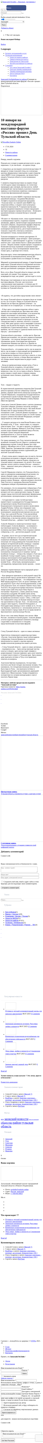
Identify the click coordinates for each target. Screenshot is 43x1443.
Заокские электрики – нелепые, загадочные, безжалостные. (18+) (21, 1099)
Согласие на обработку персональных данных (21, 1409)
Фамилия (26, 1387)
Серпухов (9, 1143)
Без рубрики (10, 912)
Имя (19, 1385)
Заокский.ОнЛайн (8, 79)
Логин (7, 1361)
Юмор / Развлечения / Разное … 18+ (20, 925)
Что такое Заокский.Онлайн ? (20, 67)
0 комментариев (11, 155)
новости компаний (34, 1119)
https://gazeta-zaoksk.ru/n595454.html (13, 688)
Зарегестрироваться (8, 1412)
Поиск (4, 25)
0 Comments (35, 1014)
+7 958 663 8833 (17, 1193)
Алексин (8, 1147)
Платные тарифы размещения (20, 69)
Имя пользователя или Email (12, 1368)
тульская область (32, 735)
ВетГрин (21, 1106)
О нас (7, 1347)
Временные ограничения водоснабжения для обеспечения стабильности (22, 1229)
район (23, 735)
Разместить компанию (9, 1082)
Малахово (9, 1145)
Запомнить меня (10, 1376)
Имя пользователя (8, 1380)
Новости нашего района (19, 57)
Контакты (13, 75)
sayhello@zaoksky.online (20, 1189)
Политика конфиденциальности (17, 1351)
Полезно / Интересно (14, 923)
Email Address (27, 1389)
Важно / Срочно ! (12, 914)
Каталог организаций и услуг (16, 53)
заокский (4, 735)
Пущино (8, 1149)
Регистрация (10, 1364)
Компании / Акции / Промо (16, 916)
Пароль (25, 1370)
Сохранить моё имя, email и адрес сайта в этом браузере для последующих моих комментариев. (20, 883)
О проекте (8, 65)
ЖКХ (2, 1119)
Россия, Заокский (17, 1191)
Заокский (8, 1139)
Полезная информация (13, 55)
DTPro (33, 1341)
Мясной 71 (28, 1094)
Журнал (8, 1349)
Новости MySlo (11, 918)
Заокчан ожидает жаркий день (16, 1064)
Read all (4, 1071)
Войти (3, 44)
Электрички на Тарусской (19, 61)
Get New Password (8, 1440)
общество (17, 735)
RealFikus (8, 1098)
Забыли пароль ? (7, 1378)
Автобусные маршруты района (21, 63)
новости (11, 735)
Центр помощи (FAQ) (17, 73)
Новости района (21, 79)
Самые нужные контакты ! (19, 59)
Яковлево (8, 1151)
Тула (7, 1141)
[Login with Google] (1, 1427)
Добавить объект (7, 28)
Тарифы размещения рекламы (21, 71)
